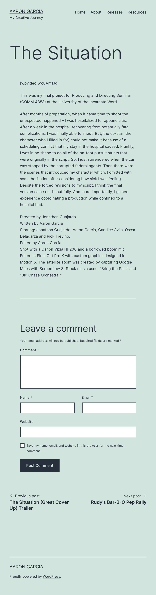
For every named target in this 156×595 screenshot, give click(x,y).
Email (87, 397)
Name (26, 397)
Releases (115, 12)
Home (80, 12)
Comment (29, 350)
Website (26, 422)
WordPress (51, 576)
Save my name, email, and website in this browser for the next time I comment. (75, 448)
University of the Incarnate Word (88, 102)
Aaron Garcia (26, 11)
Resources (137, 12)
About (96, 12)
